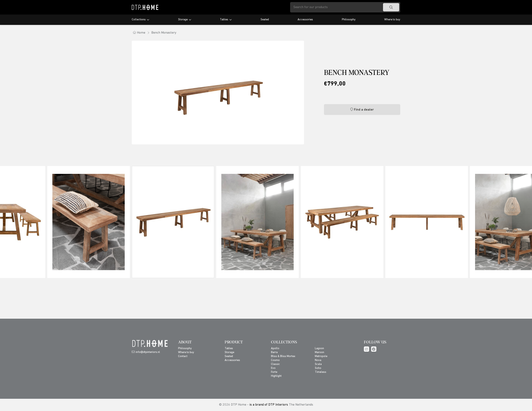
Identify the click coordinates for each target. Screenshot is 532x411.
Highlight (276, 376)
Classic (275, 364)
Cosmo (275, 360)
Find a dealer (364, 109)
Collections (139, 19)
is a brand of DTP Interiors (268, 404)
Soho (318, 368)
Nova (318, 360)
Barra (274, 352)
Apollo (275, 348)
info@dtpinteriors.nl (148, 352)
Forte (274, 372)
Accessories (305, 19)
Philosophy (349, 19)
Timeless (320, 372)
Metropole (321, 356)
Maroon (319, 352)
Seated (265, 19)
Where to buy (392, 19)
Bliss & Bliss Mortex (283, 356)
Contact (182, 356)
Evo (273, 368)
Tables (224, 19)
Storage (183, 19)
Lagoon (319, 348)
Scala (318, 364)
